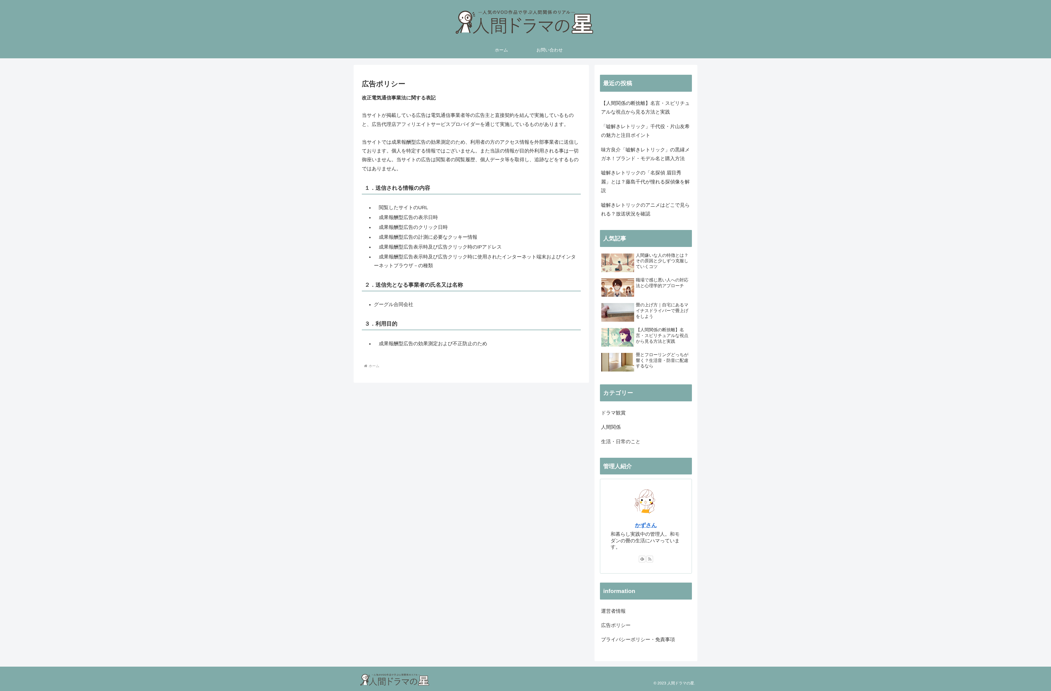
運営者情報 (613, 611)
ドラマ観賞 (613, 413)
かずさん (646, 525)
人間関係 (611, 427)
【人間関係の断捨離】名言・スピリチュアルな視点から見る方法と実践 (645, 107)
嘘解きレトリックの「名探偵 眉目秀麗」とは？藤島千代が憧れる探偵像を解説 (645, 181)
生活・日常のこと (620, 441)
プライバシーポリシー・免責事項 (638, 639)
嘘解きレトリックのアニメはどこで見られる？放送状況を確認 (645, 209)
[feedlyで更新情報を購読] (642, 559)
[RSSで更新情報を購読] (649, 559)
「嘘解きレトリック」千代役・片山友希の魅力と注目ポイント (645, 131)
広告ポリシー (616, 625)
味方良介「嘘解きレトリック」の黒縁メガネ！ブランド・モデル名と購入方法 (645, 154)
